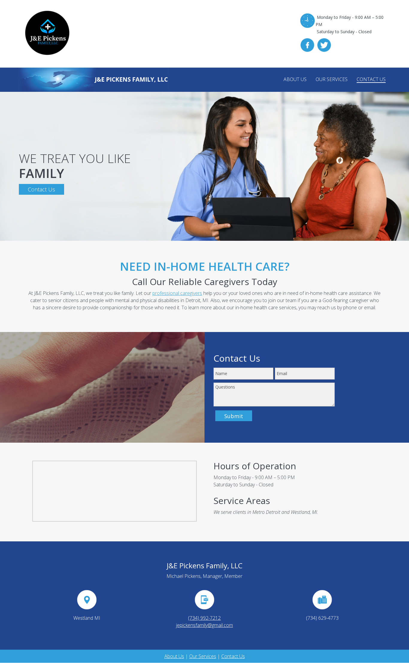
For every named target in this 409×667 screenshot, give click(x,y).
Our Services (202, 656)
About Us (174, 656)
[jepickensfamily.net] (94, 80)
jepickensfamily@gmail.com (204, 625)
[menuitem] (295, 79)
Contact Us (233, 656)
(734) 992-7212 (204, 618)
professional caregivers (177, 293)
